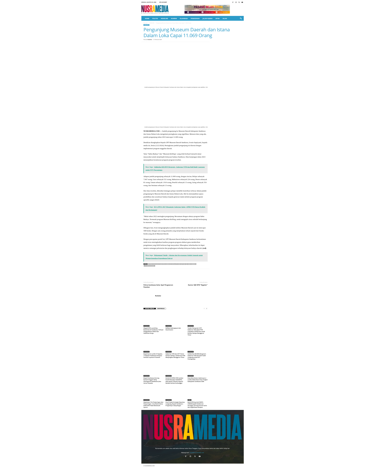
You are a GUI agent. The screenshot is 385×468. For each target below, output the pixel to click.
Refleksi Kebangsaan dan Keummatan (173, 329)
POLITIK (155, 18)
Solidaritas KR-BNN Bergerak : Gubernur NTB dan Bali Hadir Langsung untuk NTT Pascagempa (197, 356)
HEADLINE (164, 18)
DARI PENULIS (161, 308)
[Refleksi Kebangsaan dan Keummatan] (176, 319)
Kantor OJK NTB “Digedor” (198, 285)
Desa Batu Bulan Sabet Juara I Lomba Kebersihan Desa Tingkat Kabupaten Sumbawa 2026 (198, 379)
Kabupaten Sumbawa (165, 264)
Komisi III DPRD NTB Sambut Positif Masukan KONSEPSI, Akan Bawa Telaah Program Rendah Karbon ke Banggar (174, 380)
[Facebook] (233, 2)
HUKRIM (174, 18)
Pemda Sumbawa (191, 264)
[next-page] (207, 309)
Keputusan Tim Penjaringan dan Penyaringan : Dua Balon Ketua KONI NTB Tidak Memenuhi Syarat (153, 404)
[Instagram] (236, 2)
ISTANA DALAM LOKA (153, 264)
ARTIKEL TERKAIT (149, 308)
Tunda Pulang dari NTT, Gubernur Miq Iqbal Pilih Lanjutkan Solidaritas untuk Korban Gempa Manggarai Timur (196, 331)
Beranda (145, 23)
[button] (241, 18)
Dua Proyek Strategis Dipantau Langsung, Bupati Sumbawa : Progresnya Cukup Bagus (175, 403)
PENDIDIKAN (195, 18)
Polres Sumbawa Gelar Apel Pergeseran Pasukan (158, 286)
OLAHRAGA (184, 18)
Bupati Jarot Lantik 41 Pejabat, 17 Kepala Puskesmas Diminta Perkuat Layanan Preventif (152, 355)
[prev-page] (204, 309)
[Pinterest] (155, 45)
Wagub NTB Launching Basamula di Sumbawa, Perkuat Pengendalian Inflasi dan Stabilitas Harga (153, 330)
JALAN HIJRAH (207, 18)
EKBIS (189, 400)
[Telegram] (169, 45)
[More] (182, 45)
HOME (147, 18)
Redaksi (150, 39)
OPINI (217, 18)
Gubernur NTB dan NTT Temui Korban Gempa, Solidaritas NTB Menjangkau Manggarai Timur (175, 355)
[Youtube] (242, 2)
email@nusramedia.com (197, 452)
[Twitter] (239, 2)
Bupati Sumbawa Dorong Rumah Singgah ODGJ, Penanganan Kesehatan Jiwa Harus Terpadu (152, 380)
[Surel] (173, 45)
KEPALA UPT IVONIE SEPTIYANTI (179, 264)
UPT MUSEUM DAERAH (149, 265)
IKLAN (225, 18)
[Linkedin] (164, 45)
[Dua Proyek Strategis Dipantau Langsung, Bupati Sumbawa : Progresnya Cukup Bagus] (176, 393)
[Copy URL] (178, 45)
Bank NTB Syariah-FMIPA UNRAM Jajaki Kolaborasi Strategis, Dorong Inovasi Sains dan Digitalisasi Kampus (197, 404)
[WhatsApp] (159, 45)
